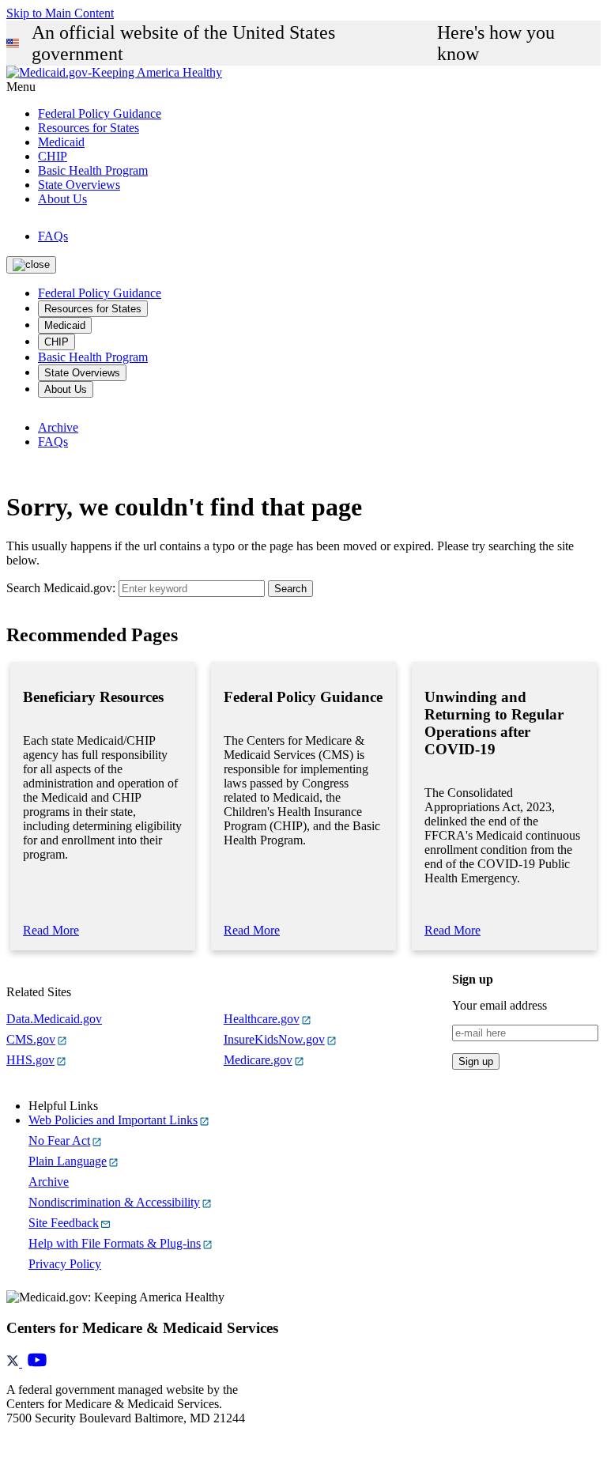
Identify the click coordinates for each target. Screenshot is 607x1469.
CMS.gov (30, 1039)
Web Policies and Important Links (113, 1120)
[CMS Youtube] (37, 1362)
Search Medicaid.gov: (60, 588)
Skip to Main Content (60, 13)
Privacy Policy (64, 1264)
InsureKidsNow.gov (274, 1039)
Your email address (499, 1005)
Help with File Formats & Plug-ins (114, 1243)
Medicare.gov (258, 1060)
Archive (58, 427)
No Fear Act (59, 1140)
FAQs (53, 236)
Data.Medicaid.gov (54, 1018)
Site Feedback (63, 1222)
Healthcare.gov (262, 1018)
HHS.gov (30, 1060)
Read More (51, 930)
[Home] (114, 72)
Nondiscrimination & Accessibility (114, 1202)
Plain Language (67, 1161)
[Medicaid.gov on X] (14, 1362)
